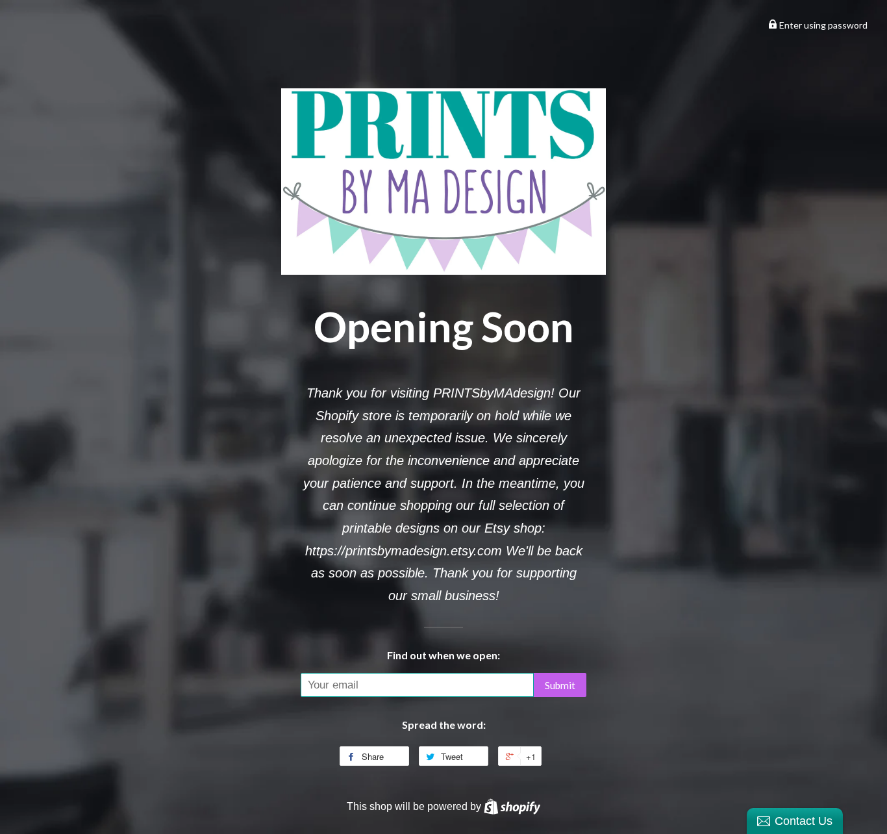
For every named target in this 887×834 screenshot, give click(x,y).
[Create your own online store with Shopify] (512, 806)
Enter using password (822, 25)
